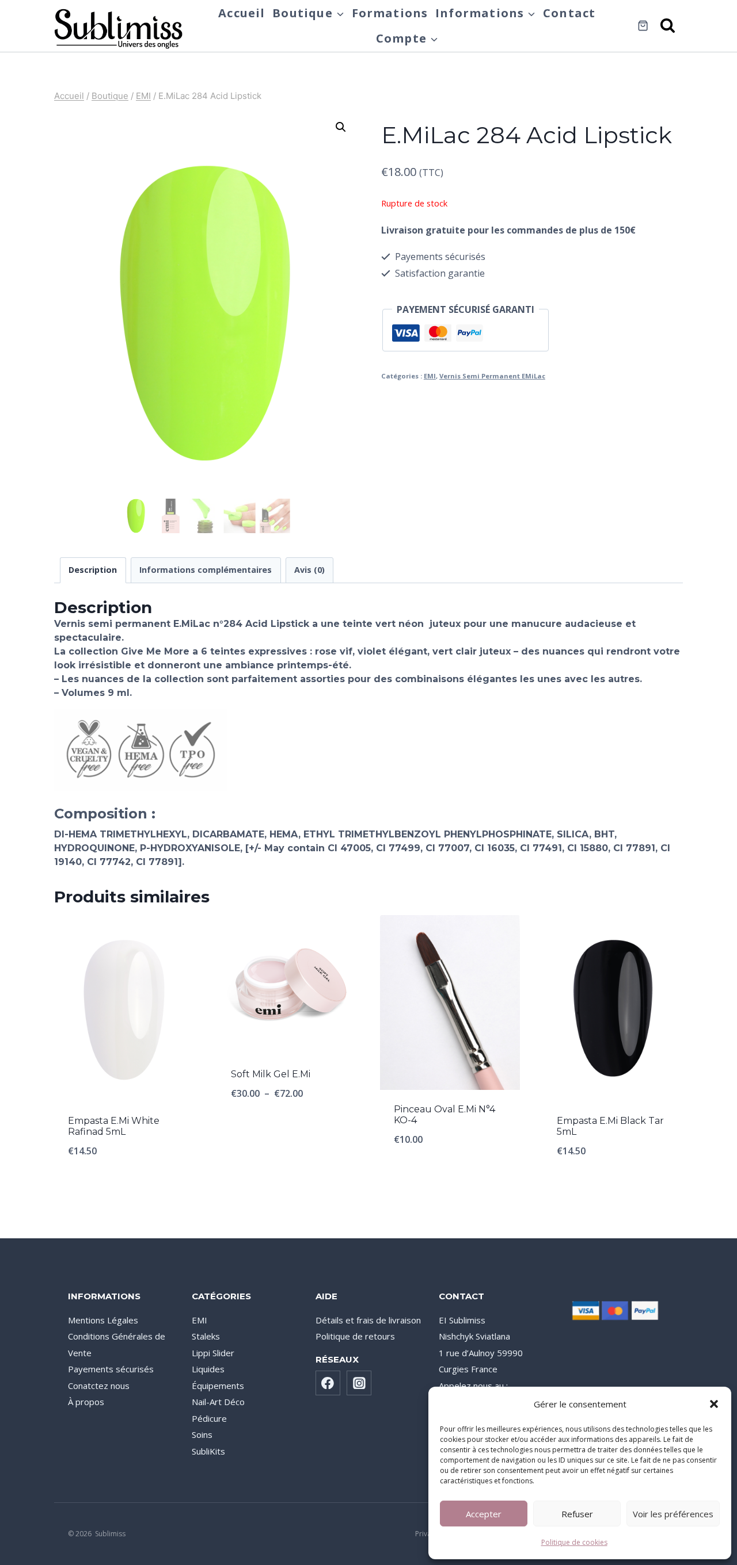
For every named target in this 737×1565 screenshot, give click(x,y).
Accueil (241, 13)
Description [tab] (93, 569)
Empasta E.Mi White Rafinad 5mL (113, 1126)
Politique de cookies (574, 1542)
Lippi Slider (213, 1353)
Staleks (206, 1336)
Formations (390, 13)
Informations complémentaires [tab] (205, 569)
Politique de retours (355, 1336)
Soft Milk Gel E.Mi (270, 1074)
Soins (202, 1434)
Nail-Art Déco (218, 1401)
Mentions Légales (103, 1320)
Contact (569, 13)
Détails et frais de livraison (368, 1320)
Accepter (484, 1514)
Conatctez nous (99, 1385)
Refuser (577, 1514)
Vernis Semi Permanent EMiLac (492, 376)
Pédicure (209, 1418)
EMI (430, 376)
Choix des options (287, 1131)
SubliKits (208, 1451)
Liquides (208, 1369)
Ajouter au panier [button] (450, 1177)
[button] (714, 1404)
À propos (86, 1401)
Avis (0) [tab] (309, 569)
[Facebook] (328, 1383)
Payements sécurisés (111, 1369)
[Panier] (642, 25)
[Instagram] (359, 1383)
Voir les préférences (673, 1514)
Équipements (218, 1385)
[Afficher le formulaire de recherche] (668, 26)
